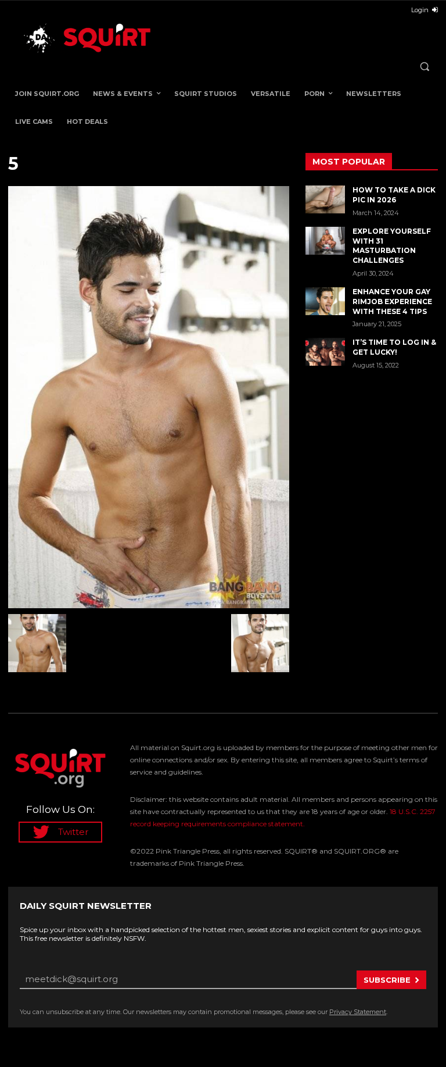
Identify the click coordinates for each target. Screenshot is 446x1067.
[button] (424, 66)
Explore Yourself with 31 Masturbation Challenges (392, 246)
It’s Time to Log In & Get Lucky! (394, 347)
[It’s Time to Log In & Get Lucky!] (325, 352)
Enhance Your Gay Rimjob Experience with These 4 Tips (392, 301)
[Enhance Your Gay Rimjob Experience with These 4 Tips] (325, 301)
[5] (148, 397)
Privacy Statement (357, 1012)
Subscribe (387, 979)
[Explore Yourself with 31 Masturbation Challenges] (325, 241)
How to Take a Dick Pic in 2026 (394, 194)
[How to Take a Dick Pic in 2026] (325, 199)
